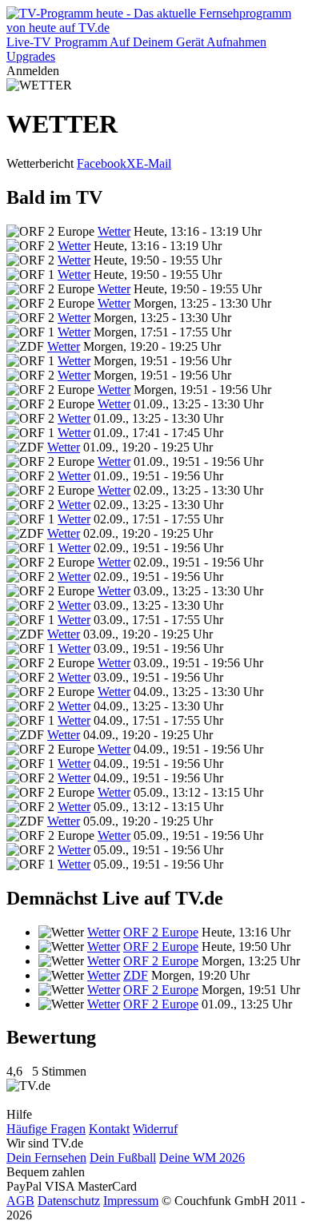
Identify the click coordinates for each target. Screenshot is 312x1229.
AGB (20, 1200)
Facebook (101, 163)
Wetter (114, 231)
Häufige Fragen (46, 1129)
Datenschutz (69, 1200)
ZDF (135, 975)
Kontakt (109, 1129)
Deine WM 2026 (202, 1157)
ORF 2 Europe (160, 932)
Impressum (130, 1200)
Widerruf (155, 1129)
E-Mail (153, 163)
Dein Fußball (123, 1157)
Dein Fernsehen (46, 1157)
